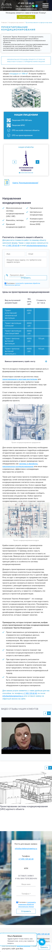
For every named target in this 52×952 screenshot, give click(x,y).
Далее (37, 50)
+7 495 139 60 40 (26, 3)
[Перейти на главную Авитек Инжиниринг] (6, 5)
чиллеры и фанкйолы (28, 464)
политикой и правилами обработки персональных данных (27, 904)
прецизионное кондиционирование (17, 466)
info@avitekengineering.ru (26, 9)
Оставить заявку (26, 17)
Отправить (26, 911)
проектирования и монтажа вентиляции (19, 379)
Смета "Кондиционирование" (25, 183)
